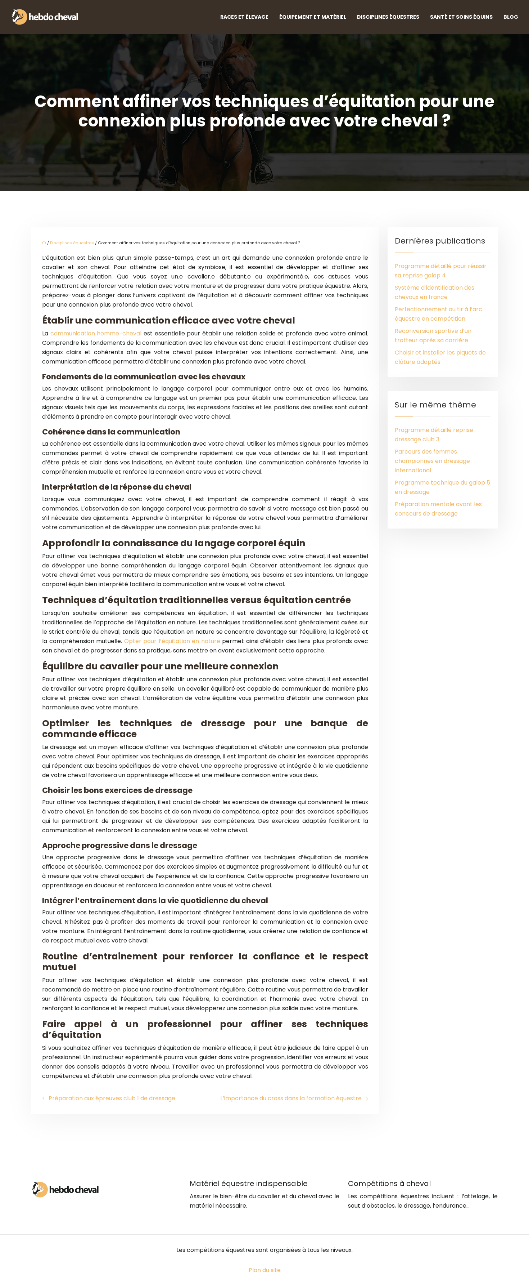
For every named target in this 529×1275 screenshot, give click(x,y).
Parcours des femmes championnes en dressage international (432, 460)
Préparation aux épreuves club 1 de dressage (112, 1098)
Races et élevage (244, 17)
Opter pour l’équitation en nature (172, 641)
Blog (510, 17)
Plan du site (265, 1270)
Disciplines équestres (388, 17)
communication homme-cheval (96, 333)
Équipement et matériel (312, 17)
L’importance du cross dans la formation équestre (291, 1098)
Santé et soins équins (461, 17)
